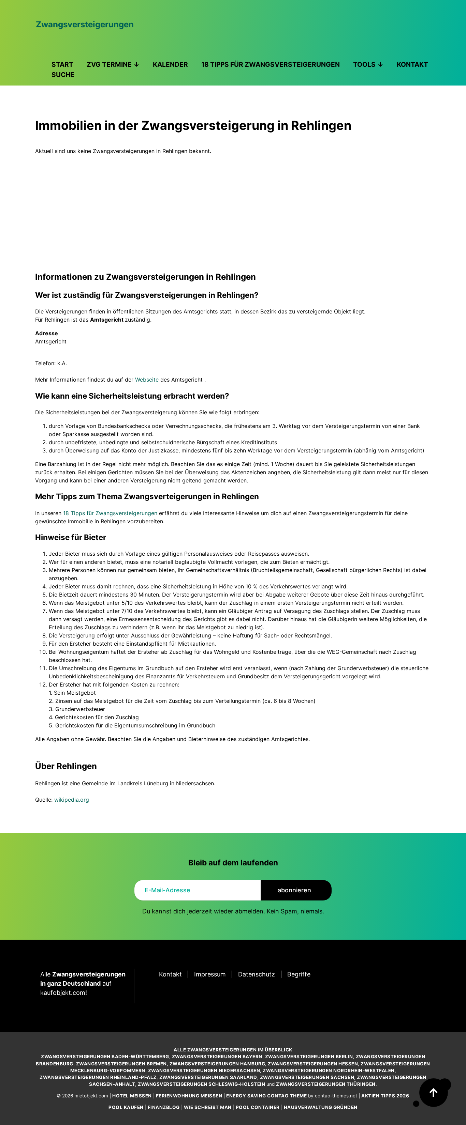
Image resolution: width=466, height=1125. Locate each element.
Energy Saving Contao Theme (266, 1095)
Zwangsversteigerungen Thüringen (326, 1084)
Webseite (147, 379)
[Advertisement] (233, 206)
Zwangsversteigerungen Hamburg (217, 1063)
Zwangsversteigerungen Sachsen (307, 1077)
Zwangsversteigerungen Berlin (309, 1056)
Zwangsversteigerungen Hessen (313, 1063)
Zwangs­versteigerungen (85, 24)
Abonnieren (294, 890)
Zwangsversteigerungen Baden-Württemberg (105, 1056)
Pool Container (258, 1107)
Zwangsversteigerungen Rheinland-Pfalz (98, 1077)
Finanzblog (164, 1107)
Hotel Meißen (132, 1095)
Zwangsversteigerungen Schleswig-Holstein (201, 1084)
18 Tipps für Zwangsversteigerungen (110, 513)
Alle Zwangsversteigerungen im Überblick (233, 1049)
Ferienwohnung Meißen (189, 1095)
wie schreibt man (208, 1107)
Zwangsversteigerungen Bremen (121, 1063)
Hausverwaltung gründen (321, 1107)
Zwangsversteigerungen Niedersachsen (204, 1070)
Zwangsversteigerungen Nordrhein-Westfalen (329, 1070)
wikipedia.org (71, 799)
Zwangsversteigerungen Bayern (217, 1056)
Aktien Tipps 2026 (385, 1095)
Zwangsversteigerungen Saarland (208, 1077)
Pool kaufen (126, 1107)
